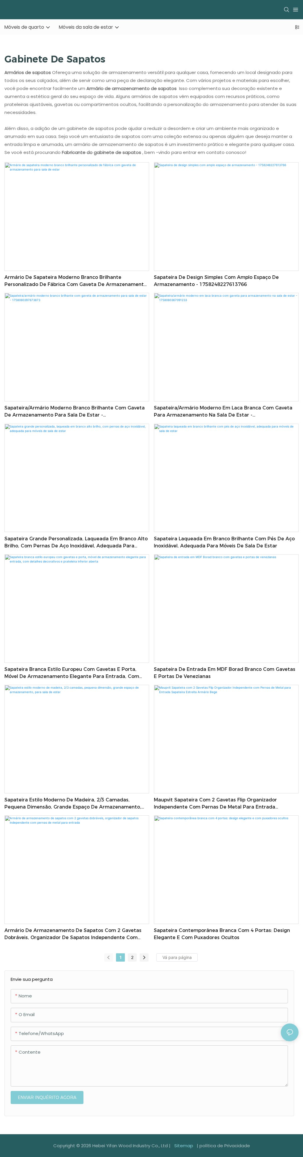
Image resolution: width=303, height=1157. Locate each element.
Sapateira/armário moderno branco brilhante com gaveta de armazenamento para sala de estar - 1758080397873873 (74, 412)
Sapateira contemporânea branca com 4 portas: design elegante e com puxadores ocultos (222, 934)
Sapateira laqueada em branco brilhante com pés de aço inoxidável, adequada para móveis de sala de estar (224, 542)
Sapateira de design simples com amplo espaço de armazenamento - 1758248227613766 (216, 280)
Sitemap (183, 1145)
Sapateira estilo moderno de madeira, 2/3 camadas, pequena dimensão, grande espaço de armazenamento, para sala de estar (72, 804)
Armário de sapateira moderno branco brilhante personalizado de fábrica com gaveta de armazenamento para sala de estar (75, 281)
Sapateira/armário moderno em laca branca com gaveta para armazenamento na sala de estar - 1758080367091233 (223, 412)
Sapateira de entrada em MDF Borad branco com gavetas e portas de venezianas (224, 672)
